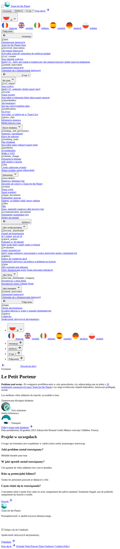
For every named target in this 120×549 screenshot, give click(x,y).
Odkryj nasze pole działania (17, 427)
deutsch (77, 28)
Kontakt (20, 546)
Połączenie (7, 31)
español (61, 28)
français (13, 28)
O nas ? (29, 11)
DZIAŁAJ (16, 221)
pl (13, 19)
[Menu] (2, 6)
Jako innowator (11, 288)
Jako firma (9, 274)
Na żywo (8, 79)
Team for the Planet (20, 6)
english (29, 28)
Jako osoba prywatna (14, 227)
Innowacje (16, 35)
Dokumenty (9, 174)
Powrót (7, 501)
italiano (45, 28)
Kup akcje (42, 11)
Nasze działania (11, 127)
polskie (93, 28)
